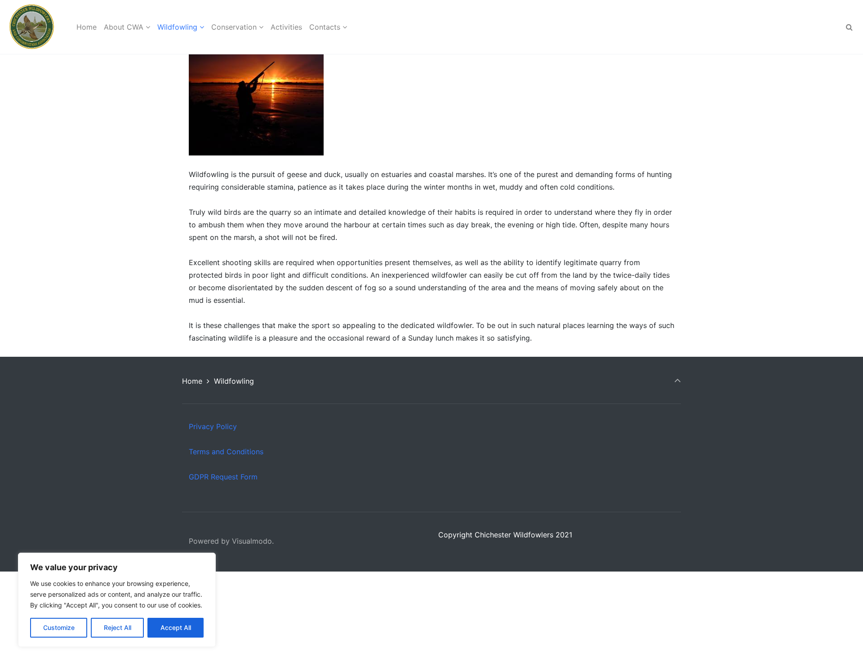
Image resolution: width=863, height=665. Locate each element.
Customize (59, 627)
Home (192, 381)
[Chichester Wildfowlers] (32, 27)
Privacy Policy (213, 426)
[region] (117, 600)
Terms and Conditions (226, 451)
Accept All (175, 627)
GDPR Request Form (223, 476)
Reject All (117, 627)
